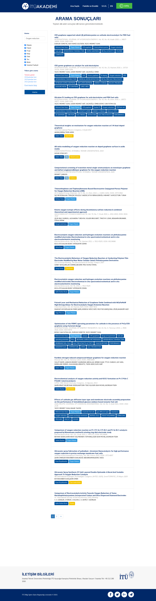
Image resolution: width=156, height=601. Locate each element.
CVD (83, 75)
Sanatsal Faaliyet (32, 65)
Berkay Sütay (60, 199)
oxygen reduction (61, 416)
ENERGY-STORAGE (101, 83)
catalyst (84, 336)
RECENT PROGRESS (115, 83)
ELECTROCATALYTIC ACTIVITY (83, 343)
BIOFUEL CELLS (94, 416)
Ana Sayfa (74, 6)
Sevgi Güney (59, 268)
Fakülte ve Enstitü (90, 6)
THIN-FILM (70, 115)
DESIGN (75, 419)
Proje (28, 51)
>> (61, 516)
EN (111, 6)
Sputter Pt (97, 107)
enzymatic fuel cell (88, 412)
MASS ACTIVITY (112, 111)
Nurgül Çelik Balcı (61, 224)
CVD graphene (86, 47)
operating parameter (62, 339)
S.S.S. (104, 6)
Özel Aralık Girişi (30, 85)
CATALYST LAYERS (84, 111)
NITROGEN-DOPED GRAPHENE (65, 83)
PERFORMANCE (119, 115)
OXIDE (83, 347)
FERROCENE (121, 416)
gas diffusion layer (103, 412)
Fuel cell (58, 51)
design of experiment (108, 336)
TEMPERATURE (74, 347)
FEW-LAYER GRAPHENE (85, 83)
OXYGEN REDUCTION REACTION (73, 51)
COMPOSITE (59, 55)
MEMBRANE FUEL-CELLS (63, 343)
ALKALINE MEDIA (61, 87)
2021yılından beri (30, 82)
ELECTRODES (81, 115)
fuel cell (120, 336)
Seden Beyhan (60, 389)
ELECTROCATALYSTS (105, 115)
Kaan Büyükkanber (61, 461)
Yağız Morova (60, 313)
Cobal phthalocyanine (101, 47)
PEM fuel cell (120, 107)
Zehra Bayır (59, 247)
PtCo (72, 339)
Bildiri (29, 62)
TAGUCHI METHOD (101, 343)
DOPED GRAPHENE (93, 51)
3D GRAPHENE (73, 87)
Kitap (28, 54)
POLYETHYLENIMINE (108, 416)
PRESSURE (59, 419)
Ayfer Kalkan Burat (61, 292)
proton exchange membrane (78, 416)
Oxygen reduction (116, 47)
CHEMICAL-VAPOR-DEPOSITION (89, 79)
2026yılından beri (30, 77)
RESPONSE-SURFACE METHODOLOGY (89, 339)
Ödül (28, 56)
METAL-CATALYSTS (107, 51)
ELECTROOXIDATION (94, 347)
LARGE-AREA (85, 87)
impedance (114, 412)
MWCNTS (68, 419)
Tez (28, 59)
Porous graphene (93, 75)
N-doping (104, 75)
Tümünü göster (29, 75)
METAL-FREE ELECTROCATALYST (111, 79)
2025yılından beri (30, 79)
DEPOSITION (92, 115)
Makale (29, 45)
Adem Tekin (59, 136)
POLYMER (119, 51)
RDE (124, 75)
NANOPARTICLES (61, 347)
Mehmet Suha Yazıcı (62, 47)
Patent (29, 48)
